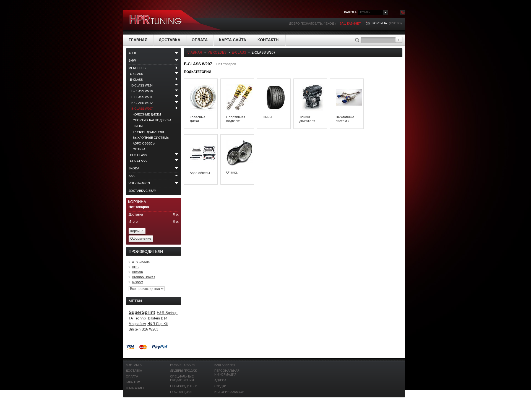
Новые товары (182, 364)
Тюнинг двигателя (148, 131)
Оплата (200, 40)
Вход (330, 23)
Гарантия (133, 382)
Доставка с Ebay (142, 190)
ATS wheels (141, 262)
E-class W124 (142, 85)
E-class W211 (141, 97)
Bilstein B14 (157, 318)
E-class (136, 79)
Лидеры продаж (183, 370)
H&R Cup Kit (157, 324)
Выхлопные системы (151, 137)
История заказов (229, 392)
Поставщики (181, 392)
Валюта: (350, 12)
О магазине (135, 388)
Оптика (139, 149)
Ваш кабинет (350, 23)
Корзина (137, 202)
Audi (132, 53)
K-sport (137, 282)
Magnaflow (137, 324)
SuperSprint (142, 312)
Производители (183, 386)
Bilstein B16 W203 (143, 329)
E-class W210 (142, 91)
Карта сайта (232, 40)
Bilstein (137, 272)
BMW (132, 60)
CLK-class (138, 160)
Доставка (169, 40)
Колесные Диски (147, 114)
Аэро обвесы (144, 143)
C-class (136, 73)
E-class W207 (142, 108)
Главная (138, 40)
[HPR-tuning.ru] (155, 20)
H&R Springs (167, 313)
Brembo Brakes (143, 277)
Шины (138, 126)
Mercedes (137, 68)
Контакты (268, 40)
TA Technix (137, 318)
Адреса (220, 380)
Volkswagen (139, 183)
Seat (132, 175)
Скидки (220, 386)
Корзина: (380, 23)
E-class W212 (142, 102)
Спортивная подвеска (152, 120)
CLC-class (138, 155)
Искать (398, 40)
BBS (135, 267)
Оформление (140, 238)
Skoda (134, 168)
